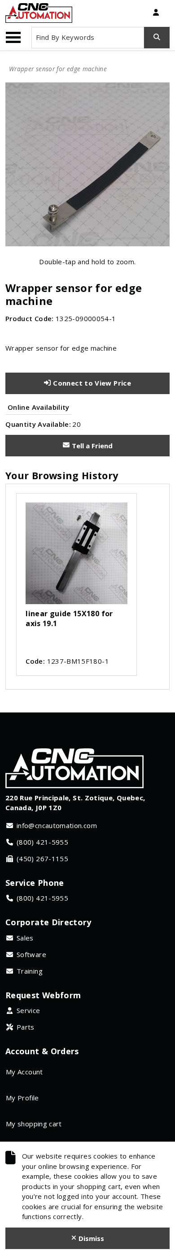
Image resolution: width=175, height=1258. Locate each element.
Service (28, 1010)
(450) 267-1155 (42, 858)
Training (30, 970)
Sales (25, 937)
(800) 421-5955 (42, 841)
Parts (26, 1026)
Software (31, 954)
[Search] (157, 37)
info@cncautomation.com (57, 825)
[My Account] (156, 13)
